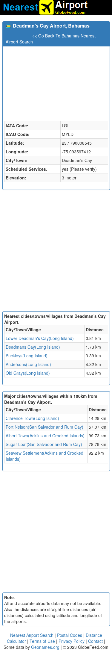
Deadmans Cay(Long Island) (33, 347)
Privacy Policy (72, 641)
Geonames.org (45, 647)
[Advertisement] (56, 252)
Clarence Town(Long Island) (32, 418)
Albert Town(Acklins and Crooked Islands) (45, 436)
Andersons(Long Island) (28, 364)
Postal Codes (69, 635)
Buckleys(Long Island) (26, 356)
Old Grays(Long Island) (28, 373)
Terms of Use (43, 641)
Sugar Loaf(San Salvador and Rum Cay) (44, 444)
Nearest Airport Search (31, 635)
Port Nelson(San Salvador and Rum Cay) (44, 427)
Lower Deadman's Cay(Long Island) (40, 338)
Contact (95, 641)
